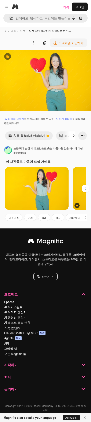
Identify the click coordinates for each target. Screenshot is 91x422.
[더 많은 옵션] (33, 42)
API (6, 343)
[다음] (73, 135)
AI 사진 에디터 (64, 119)
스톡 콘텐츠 (12, 328)
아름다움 (14, 217)
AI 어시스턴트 (13, 307)
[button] (45, 276)
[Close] (84, 417)
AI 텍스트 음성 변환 (17, 322)
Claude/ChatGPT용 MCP (24, 333)
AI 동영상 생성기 (15, 317)
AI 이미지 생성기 (14, 119)
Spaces (9, 302)
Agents (12, 338)
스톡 (13, 30)
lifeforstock (20, 152)
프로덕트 (11, 294)
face (44, 217)
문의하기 (11, 388)
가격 (66, 7)
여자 (58, 217)
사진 (22, 30)
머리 (30, 217)
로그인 (79, 7)
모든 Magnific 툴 (15, 354)
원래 (24, 57)
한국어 (45, 276)
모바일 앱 (10, 348)
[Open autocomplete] (9, 18)
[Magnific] (45, 242)
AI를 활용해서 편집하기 (26, 136)
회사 (7, 376)
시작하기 (11, 364)
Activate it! (71, 417)
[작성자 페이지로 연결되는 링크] (8, 150)
